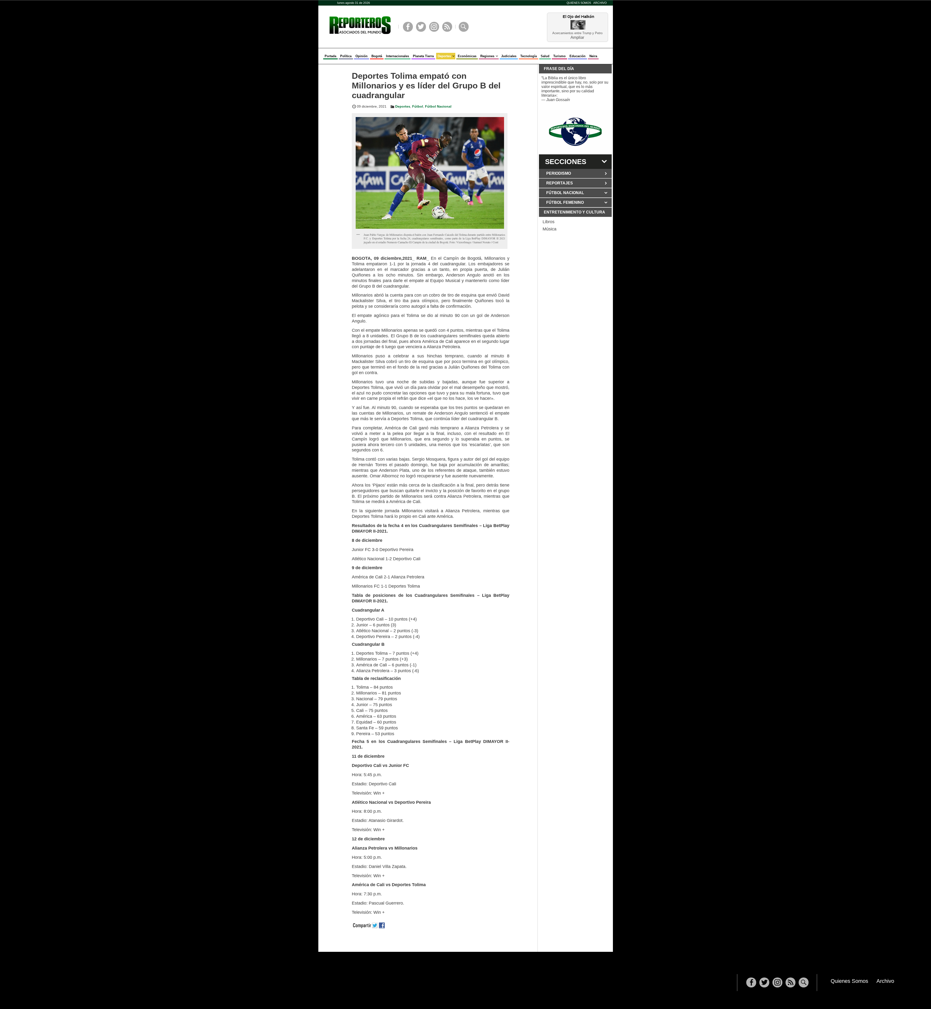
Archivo (600, 3)
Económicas (467, 56)
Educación (578, 56)
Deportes (444, 56)
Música (549, 229)
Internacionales (397, 56)
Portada (330, 56)
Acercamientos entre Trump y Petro (577, 33)
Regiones (487, 56)
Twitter (421, 27)
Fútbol (417, 106)
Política (346, 56)
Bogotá (376, 56)
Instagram (434, 27)
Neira (593, 56)
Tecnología (528, 56)
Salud (545, 56)
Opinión (361, 56)
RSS (447, 27)
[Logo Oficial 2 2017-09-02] (575, 131)
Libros (548, 221)
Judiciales (508, 56)
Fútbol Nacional (438, 106)
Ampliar (577, 37)
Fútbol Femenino (565, 202)
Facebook (408, 27)
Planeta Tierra (423, 56)
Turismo (559, 56)
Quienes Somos (579, 3)
